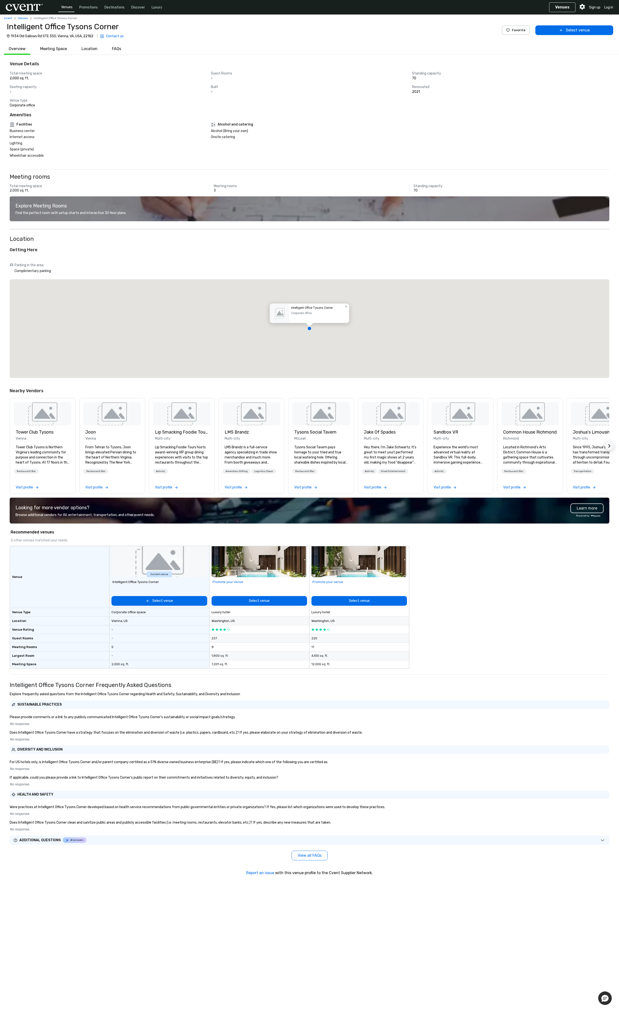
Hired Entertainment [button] (393, 471)
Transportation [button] (582, 471)
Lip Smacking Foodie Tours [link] (182, 432)
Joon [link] (90, 432)
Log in (608, 7)
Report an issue (260, 873)
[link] (42, 413)
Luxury (157, 7)
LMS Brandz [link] (237, 432)
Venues (67, 7)
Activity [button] (160, 471)
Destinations (114, 7)
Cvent (8, 18)
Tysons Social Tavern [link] (315, 432)
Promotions (88, 7)
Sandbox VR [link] (446, 432)
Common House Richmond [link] (530, 432)
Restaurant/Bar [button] (26, 471)
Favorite (518, 30)
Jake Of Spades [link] (380, 432)
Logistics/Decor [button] (263, 471)
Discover (138, 7)
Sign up (594, 7)
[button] (309, 328)
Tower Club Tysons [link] (34, 432)
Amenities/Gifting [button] (237, 471)
